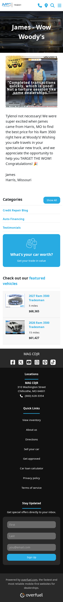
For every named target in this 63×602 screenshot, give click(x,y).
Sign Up (31, 557)
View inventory (31, 420)
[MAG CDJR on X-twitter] (19, 361)
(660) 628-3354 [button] (34, 396)
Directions (31, 439)
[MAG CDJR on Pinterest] (44, 361)
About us (31, 429)
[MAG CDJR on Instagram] (35, 361)
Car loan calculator (31, 468)
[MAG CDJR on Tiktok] (52, 361)
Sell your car (31, 449)
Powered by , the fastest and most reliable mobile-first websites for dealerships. (31, 583)
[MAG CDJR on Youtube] (27, 361)
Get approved (31, 458)
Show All (52, 200)
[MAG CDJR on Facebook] (11, 361)
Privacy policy (31, 478)
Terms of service (32, 487)
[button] (39, 5)
